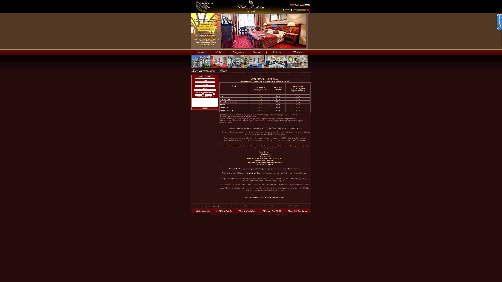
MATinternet (290, 214)
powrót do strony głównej (212, 206)
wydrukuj (230, 206)
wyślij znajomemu (248, 206)
